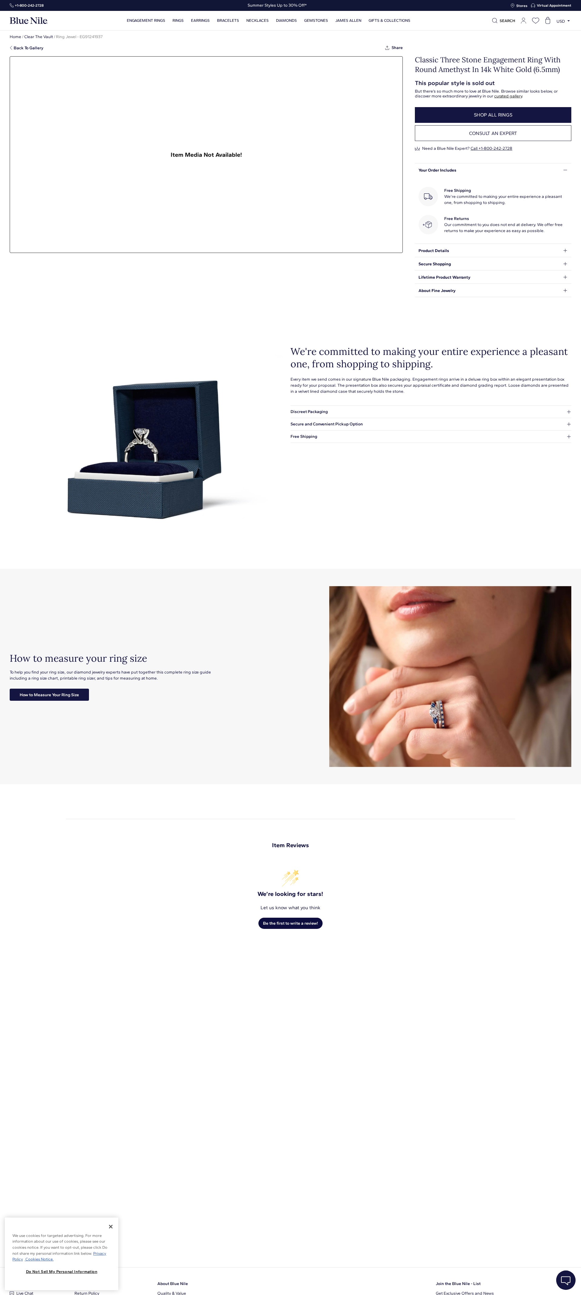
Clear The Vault (38, 36)
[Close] (110, 1226)
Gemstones (316, 20)
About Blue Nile (172, 1283)
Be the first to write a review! (290, 923)
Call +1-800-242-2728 (491, 148)
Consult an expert (493, 133)
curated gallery (508, 96)
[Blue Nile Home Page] (29, 20)
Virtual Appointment (554, 5)
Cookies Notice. (39, 1259)
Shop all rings (493, 115)
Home (15, 36)
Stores (521, 6)
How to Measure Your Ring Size (49, 694)
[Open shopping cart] (547, 20)
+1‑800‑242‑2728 (29, 5)
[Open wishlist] (535, 20)
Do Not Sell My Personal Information (61, 1271)
